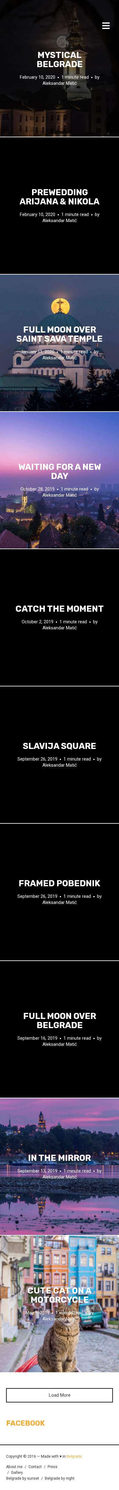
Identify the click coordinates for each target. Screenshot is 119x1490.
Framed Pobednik (59, 883)
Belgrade (74, 1456)
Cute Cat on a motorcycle (59, 1295)
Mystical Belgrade (60, 60)
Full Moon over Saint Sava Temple (59, 334)
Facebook (25, 1423)
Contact (35, 1467)
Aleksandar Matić (59, 83)
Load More (59, 1395)
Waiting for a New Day (59, 471)
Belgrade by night (59, 1478)
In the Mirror (59, 1158)
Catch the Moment (60, 609)
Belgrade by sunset (22, 1478)
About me (14, 1467)
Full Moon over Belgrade (59, 1021)
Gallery (17, 1472)
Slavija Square (59, 746)
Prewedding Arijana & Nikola (59, 197)
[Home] (24, 27)
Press (52, 1467)
